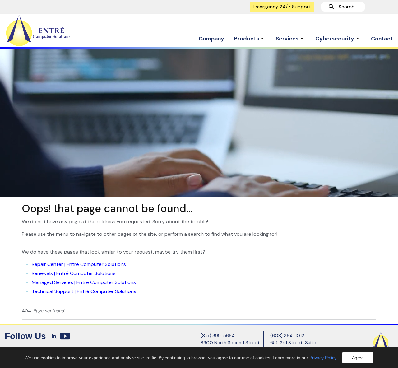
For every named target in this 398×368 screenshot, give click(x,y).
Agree (358, 357)
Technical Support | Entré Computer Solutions (84, 291)
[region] (199, 122)
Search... (345, 6)
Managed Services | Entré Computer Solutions (84, 282)
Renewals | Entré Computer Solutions (74, 273)
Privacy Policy (322, 357)
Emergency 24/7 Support (282, 6)
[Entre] (50, 30)
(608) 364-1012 (287, 336)
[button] (250, 35)
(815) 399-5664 (218, 336)
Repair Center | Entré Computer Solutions (79, 264)
